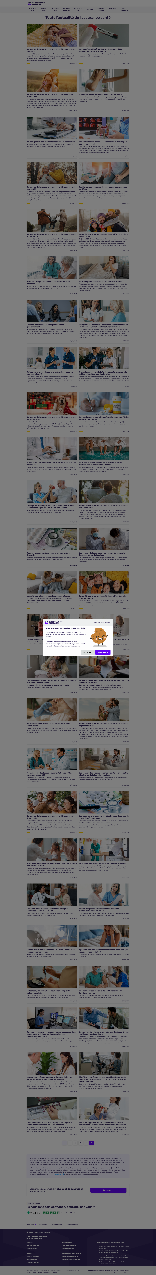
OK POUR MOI (103, 652)
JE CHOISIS (87, 652)
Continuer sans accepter (100, 623)
